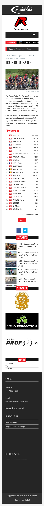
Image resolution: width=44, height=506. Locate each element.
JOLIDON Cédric (18, 184)
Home (11, 49)
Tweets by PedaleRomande (16, 459)
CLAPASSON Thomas (19, 187)
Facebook (9, 363)
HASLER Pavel (17, 166)
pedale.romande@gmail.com (17, 401)
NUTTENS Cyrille (18, 172)
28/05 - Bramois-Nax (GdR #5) (28, 280)
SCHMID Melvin (17, 194)
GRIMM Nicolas (17, 209)
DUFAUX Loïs (17, 148)
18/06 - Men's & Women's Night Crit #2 (28, 263)
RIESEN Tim (16, 203)
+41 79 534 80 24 (12, 391)
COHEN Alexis (17, 169)
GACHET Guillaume (19, 191)
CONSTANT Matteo (19, 157)
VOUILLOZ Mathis (18, 200)
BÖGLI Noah (17, 141)
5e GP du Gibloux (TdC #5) (29, 42)
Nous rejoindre (11, 422)
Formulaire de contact (15, 408)
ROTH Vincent (17, 175)
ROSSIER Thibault (18, 178)
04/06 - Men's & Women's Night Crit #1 (28, 272)
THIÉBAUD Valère (18, 197)
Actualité (22, 237)
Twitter (8, 366)
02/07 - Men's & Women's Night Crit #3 (28, 254)
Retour (22, 220)
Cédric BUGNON (12, 56)
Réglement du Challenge (15, 426)
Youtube (9, 368)
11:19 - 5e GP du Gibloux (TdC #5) (28, 246)
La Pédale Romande (29, 495)
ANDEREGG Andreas (19, 181)
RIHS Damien (17, 206)
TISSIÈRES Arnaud (18, 138)
